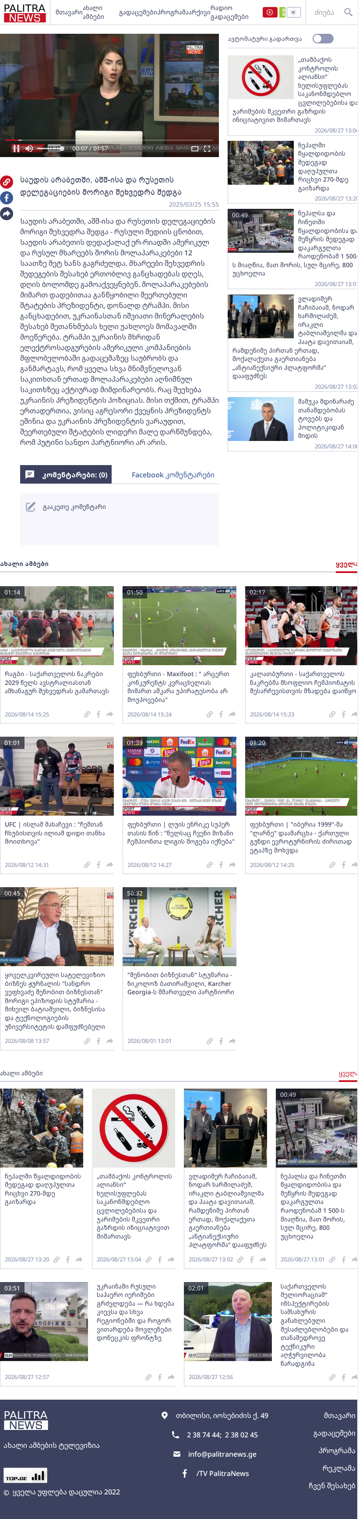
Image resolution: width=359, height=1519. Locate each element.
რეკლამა (339, 1468)
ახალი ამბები (93, 12)
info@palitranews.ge (222, 1454)
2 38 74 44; (204, 1435)
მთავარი (69, 12)
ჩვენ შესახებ (332, 1485)
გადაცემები (138, 12)
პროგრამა (173, 12)
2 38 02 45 (241, 1435)
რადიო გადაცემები (230, 12)
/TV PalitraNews (223, 1473)
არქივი (200, 12)
